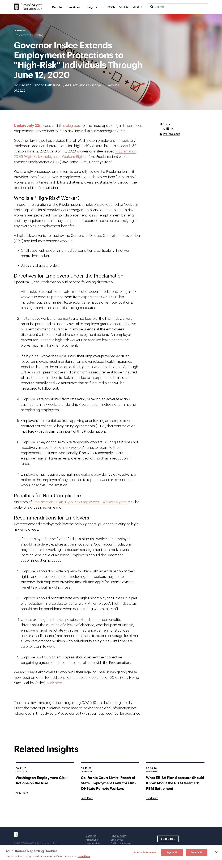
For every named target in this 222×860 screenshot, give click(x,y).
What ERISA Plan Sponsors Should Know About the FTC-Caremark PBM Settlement (175, 782)
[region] (111, 852)
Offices (123, 7)
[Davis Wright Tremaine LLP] (28, 6)
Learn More (84, 856)
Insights (91, 7)
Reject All (171, 852)
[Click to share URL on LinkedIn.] (172, 129)
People (57, 7)
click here (54, 683)
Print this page (171, 134)
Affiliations (92, 840)
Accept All (196, 852)
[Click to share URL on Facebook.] (167, 129)
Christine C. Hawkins (102, 85)
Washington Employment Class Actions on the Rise (42, 780)
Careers (137, 7)
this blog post (70, 125)
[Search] (151, 7)
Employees (117, 840)
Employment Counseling (28, 35)
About (111, 7)
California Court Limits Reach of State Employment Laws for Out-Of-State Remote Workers (108, 782)
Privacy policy (118, 836)
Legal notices (93, 843)
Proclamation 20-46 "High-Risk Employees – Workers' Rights (79, 502)
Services (74, 7)
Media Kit (91, 836)
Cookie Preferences (145, 852)
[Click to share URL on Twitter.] (163, 129)
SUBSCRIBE (168, 839)
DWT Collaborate (121, 843)
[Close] (216, 852)
